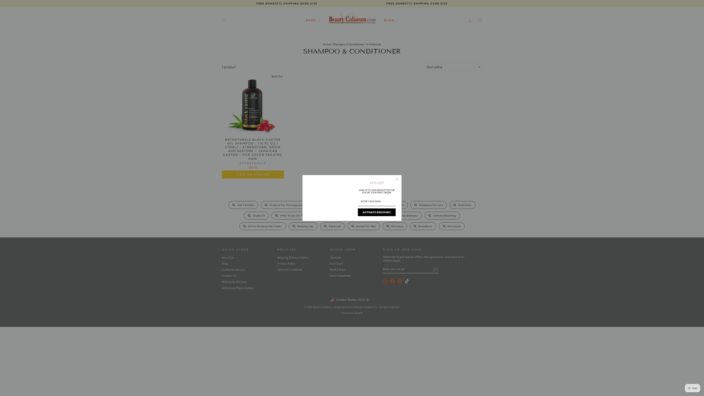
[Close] (397, 179)
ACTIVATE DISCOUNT (377, 212)
